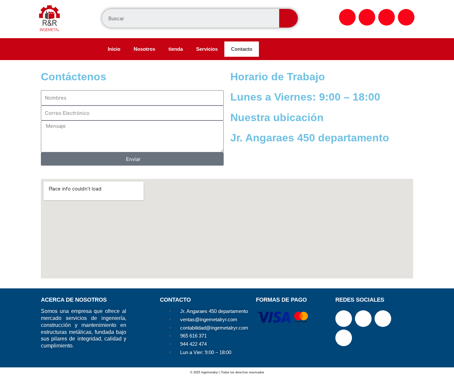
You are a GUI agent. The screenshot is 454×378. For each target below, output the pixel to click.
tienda (176, 49)
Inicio (114, 49)
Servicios (207, 49)
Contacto (241, 49)
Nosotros (144, 49)
